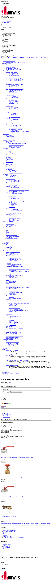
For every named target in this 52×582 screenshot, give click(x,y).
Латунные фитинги (13, 322)
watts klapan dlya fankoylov (7, 523)
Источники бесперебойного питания (14, 336)
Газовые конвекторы (11, 154)
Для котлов (11, 197)
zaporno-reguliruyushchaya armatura (42, 523)
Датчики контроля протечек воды (16, 145)
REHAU (11, 249)
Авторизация (6, 4)
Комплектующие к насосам (15, 213)
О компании (34, 57)
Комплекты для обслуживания (16, 329)
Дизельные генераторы (11, 333)
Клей (7, 230)
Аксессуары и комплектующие (13, 252)
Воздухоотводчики (13, 100)
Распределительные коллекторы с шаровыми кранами (21, 272)
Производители (6, 544)
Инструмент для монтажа (12, 186)
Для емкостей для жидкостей (15, 193)
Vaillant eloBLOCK (13, 171)
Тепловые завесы (10, 159)
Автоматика (9, 164)
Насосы (7, 208)
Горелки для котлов (10, 179)
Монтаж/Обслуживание (24, 57)
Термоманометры (13, 92)
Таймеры (11, 216)
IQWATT (11, 248)
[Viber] (7, 403)
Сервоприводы (12, 306)
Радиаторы (8, 299)
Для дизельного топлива (14, 180)
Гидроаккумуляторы (13, 254)
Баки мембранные (10, 253)
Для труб (11, 111)
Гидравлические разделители (15, 258)
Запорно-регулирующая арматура (13, 78)
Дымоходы (8, 182)
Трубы (7, 112)
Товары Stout (6, 250)
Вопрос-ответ (6, 417)
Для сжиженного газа (14, 181)
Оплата (3, 57)
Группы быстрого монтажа (15, 177)
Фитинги (8, 124)
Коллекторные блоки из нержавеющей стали (19, 269)
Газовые (8, 165)
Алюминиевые (9, 222)
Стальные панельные (11, 225)
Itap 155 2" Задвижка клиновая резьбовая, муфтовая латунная (15, 477)
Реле (10, 215)
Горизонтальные (10, 136)
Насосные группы (13, 260)
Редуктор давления (13, 312)
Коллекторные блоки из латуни (16, 267)
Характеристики (7, 414)
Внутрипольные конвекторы (10, 530)
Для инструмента (13, 194)
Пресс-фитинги (12, 325)
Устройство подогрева (14, 331)
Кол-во (4, 391)
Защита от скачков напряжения (13, 334)
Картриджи (11, 123)
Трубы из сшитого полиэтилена (16, 317)
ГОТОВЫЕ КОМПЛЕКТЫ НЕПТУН (17, 143)
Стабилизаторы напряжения (12, 337)
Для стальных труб (13, 130)
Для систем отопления (14, 97)
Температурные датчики (14, 218)
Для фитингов (12, 207)
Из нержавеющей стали (14, 183)
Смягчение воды (10, 233)
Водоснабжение (7, 70)
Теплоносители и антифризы (12, 236)
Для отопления (12, 114)
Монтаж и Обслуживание (9, 531)
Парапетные (9, 158)
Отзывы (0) (5, 415)
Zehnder (8, 241)
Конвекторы (6, 148)
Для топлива (11, 74)
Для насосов (11, 199)
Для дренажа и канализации (15, 210)
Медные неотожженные (14, 117)
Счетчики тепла (12, 108)
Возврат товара (6, 547)
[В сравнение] (3, 407)
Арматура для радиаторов (15, 80)
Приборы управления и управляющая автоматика (17, 295)
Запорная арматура (13, 81)
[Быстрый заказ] (6, 521)
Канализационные (13, 115)
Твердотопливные (10, 168)
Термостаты (11, 219)
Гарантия (15, 57)
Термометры (11, 93)
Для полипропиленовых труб (15, 129)
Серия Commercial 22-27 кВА (12, 342)
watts (24, 523)
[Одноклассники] (3, 403)
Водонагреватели (7, 63)
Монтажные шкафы (10, 282)
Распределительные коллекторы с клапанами (19, 271)
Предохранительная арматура (13, 98)
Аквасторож (9, 141)
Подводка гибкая (10, 286)
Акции (40, 57)
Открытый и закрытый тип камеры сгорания (13, 537)
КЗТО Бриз (11, 153)
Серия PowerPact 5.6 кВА (12, 345)
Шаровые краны (12, 265)
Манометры (11, 91)
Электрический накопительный (13, 69)
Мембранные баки (10, 95)
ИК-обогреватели (10, 156)
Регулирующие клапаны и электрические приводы (18, 303)
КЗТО (7, 242)
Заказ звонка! (10, 19)
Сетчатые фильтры (13, 104)
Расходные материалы (8, 227)
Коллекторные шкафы (14, 86)
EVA (10, 151)
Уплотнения (9, 237)
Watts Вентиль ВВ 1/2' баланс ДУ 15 (9, 516)
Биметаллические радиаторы (15, 301)
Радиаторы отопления (8, 221)
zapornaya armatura (30, 523)
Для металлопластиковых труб (16, 128)
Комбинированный (10, 65)
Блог (45, 57)
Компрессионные (13, 321)
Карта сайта (6, 548)
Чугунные (8, 226)
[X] (5, 403)
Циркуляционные (13, 284)
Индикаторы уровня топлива (15, 90)
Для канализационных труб (15, 125)
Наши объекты (6, 346)
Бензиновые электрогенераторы (13, 332)
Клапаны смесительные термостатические (18, 310)
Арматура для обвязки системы (16, 79)
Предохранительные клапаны (15, 292)
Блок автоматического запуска (16, 328)
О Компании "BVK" (8, 536)
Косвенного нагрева (10, 67)
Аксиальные (11, 320)
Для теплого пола (13, 204)
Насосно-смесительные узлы (15, 259)
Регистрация (6, 3)
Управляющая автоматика (15, 298)
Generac (8, 340)
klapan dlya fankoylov (18, 523)
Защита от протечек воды (9, 140)
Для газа (11, 120)
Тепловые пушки (10, 160)
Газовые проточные (10, 64)
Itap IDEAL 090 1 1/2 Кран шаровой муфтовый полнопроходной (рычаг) (17, 457)
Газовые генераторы (8, 339)
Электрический (9, 162)
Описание (5, 413)
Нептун (7, 142)
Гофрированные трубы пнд (15, 316)
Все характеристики (5, 400)
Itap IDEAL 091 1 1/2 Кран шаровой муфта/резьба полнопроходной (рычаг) (18, 496)
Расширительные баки (14, 75)
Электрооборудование (8, 326)
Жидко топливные (10, 166)
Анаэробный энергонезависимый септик (15, 62)
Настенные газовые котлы (12, 365)
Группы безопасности (14, 101)
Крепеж (8, 231)
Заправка (8, 138)
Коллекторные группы (14, 85)
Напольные (8, 157)
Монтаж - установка (10, 137)
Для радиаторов (12, 203)
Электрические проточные (12, 68)
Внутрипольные (9, 149)
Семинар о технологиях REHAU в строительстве (17, 360)
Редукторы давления (13, 103)
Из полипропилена (13, 185)
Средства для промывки (11, 235)
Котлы (4, 163)
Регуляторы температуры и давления (14, 309)
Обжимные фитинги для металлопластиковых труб (20, 323)
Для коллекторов (12, 196)
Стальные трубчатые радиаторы (10, 238)
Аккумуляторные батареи (12, 338)
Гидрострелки (12, 176)
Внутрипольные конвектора (12, 350)
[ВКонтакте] (1, 403)
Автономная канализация (9, 61)
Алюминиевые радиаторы (15, 300)
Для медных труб (13, 126)
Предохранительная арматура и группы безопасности (18, 287)
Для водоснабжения (13, 73)
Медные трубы (9, 355)
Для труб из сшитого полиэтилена (17, 132)
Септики (11, 76)
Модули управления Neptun (15, 146)
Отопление (5, 174)
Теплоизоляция (9, 109)
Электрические (9, 169)
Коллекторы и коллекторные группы (14, 84)
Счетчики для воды (13, 107)
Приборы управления (11, 214)
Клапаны (11, 83)
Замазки (8, 229)
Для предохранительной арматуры (17, 201)
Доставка (8, 57)
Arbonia (7, 239)
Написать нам (6, 546)
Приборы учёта (9, 106)
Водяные (8, 244)
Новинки (5, 348)
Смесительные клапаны (14, 308)
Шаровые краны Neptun (14, 147)
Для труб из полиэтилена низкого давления (19, 131)
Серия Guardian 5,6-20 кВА (12, 343)
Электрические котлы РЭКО (15, 173)
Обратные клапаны (13, 291)
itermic (10, 152)
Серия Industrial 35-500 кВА (12, 344)
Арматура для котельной (11, 175)
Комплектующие (10, 192)
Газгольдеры (6, 134)
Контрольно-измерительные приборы (14, 89)
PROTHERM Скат (13, 170)
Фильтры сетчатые (13, 294)
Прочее (7, 232)
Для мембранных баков (14, 198)
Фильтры (8, 118)
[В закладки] (2, 407)
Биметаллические (10, 224)
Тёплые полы (6, 243)
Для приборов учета (13, 202)
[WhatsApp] (9, 403)
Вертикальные (9, 135)
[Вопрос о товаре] (1, 407)
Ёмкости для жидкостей (11, 72)
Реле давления (12, 293)
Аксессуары (9, 327)
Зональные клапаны (13, 304)
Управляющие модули (14, 220)
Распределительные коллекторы (16, 87)
